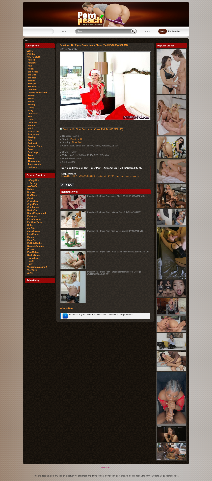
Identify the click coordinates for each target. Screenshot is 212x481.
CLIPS (29, 51)
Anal (29, 66)
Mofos (30, 237)
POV (29, 140)
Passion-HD (76, 139)
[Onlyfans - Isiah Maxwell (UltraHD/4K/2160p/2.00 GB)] (171, 225)
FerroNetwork (34, 219)
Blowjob (31, 83)
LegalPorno (33, 234)
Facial (30, 101)
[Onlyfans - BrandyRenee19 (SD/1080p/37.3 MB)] (171, 278)
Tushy (30, 264)
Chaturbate (32, 201)
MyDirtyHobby (34, 243)
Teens (30, 158)
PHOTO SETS (33, 57)
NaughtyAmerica (35, 246)
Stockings (32, 152)
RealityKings (33, 255)
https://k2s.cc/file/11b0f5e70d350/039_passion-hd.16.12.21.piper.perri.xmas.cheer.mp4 (100, 176)
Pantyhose (32, 134)
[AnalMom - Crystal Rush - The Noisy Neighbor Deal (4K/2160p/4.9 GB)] (171, 157)
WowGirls (32, 270)
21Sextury (32, 183)
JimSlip (31, 228)
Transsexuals (33, 164)
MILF (29, 128)
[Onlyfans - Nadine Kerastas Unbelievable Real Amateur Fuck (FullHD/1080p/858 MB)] (171, 459)
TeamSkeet (32, 258)
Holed (30, 225)
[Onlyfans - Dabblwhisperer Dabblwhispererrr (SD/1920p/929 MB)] (171, 424)
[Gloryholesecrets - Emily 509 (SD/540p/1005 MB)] (171, 442)
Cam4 (30, 198)
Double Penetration (37, 92)
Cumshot (31, 89)
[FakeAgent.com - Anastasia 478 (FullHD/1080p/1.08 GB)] (171, 349)
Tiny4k (30, 261)
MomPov (31, 240)
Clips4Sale (32, 204)
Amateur (31, 63)
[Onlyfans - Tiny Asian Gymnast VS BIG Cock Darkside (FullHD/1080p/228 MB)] (171, 296)
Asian (30, 69)
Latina (30, 119)
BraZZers (32, 195)
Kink (29, 116)
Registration (174, 31)
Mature (30, 125)
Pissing (31, 137)
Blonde (30, 80)
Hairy (29, 110)
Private (30, 249)
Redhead (31, 143)
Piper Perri (77, 142)
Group (30, 107)
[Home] (106, 26)
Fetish (30, 98)
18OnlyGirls (33, 180)
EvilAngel (32, 216)
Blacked (31, 192)
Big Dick (31, 74)
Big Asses (32, 71)
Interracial (32, 113)
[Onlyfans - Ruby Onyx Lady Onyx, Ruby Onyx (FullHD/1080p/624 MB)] (171, 314)
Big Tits (31, 77)
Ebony (30, 95)
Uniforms (31, 167)
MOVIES (30, 54)
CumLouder (33, 207)
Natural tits (32, 131)
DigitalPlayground (36, 213)
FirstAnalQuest (35, 222)
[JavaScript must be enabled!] (67, 185)
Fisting (30, 104)
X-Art (29, 273)
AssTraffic (32, 186)
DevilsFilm (32, 210)
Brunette (31, 86)
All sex (30, 60)
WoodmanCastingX (37, 267)
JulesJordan (33, 231)
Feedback (106, 467)
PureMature (33, 252)
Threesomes (33, 161)
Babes (30, 189)
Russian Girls (34, 146)
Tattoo (30, 155)
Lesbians (31, 122)
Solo (29, 149)
